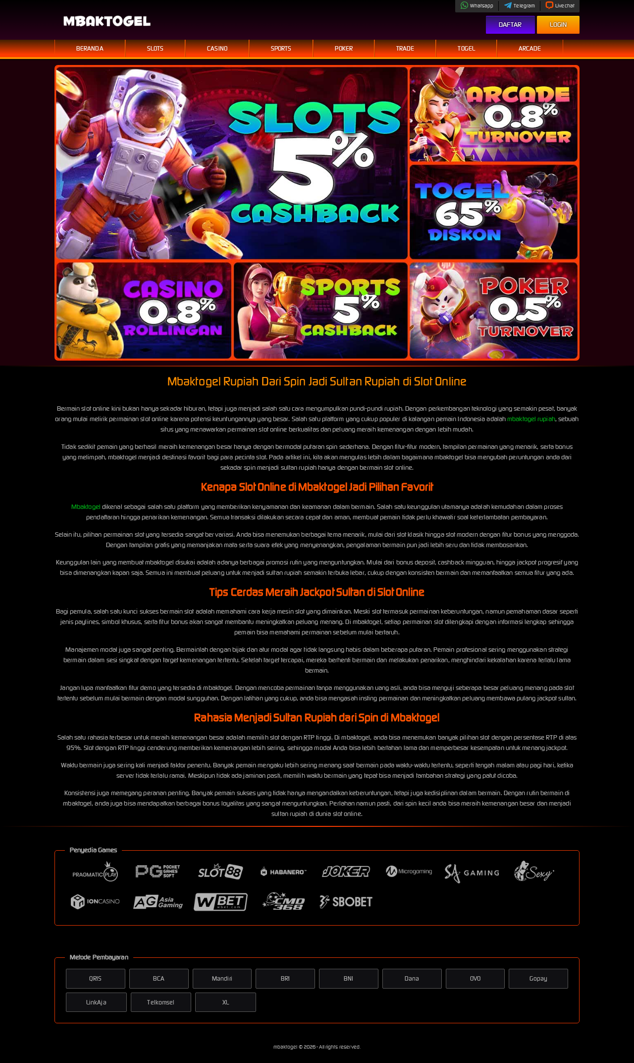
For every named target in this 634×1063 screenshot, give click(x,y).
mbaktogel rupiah (531, 419)
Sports (281, 48)
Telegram (524, 5)
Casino (217, 48)
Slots (155, 48)
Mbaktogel (86, 506)
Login (558, 24)
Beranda (90, 48)
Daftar (510, 24)
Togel (466, 48)
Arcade (530, 48)
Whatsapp (482, 5)
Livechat (565, 5)
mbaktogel (286, 1047)
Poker (344, 48)
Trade (405, 48)
